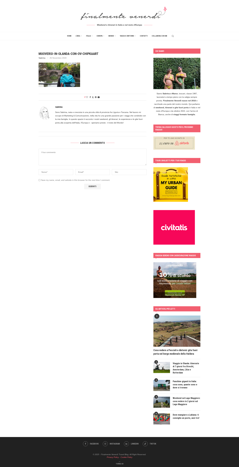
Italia (88, 36)
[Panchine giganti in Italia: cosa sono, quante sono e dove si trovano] (161, 385)
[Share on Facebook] (90, 97)
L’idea (78, 36)
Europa (99, 36)
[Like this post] (87, 97)
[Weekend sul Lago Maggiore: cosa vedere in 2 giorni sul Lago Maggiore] (161, 402)
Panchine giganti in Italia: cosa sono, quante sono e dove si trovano (185, 384)
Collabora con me (159, 36)
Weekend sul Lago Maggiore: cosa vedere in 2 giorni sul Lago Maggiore (186, 401)
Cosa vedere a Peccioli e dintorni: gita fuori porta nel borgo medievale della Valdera (175, 352)
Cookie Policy (126, 457)
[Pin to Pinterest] (96, 97)
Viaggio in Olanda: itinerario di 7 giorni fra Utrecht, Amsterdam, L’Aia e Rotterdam (186, 368)
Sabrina (42, 58)
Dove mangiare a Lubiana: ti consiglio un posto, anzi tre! (186, 416)
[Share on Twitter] (93, 97)
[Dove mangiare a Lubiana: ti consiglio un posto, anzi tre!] (161, 418)
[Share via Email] (99, 97)
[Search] (172, 36)
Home (69, 36)
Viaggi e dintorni (127, 36)
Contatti (144, 36)
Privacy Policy (113, 457)
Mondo (111, 36)
